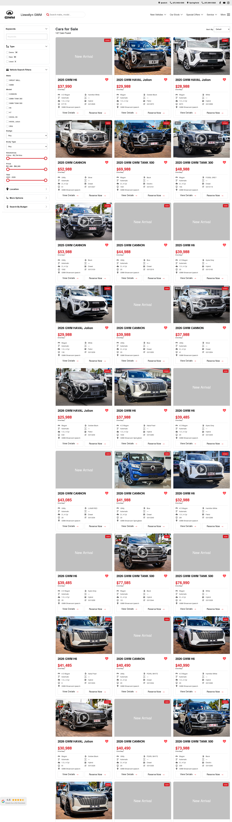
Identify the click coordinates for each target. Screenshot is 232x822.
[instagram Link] (228, 2)
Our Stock (175, 14)
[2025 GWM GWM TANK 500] (201, 552)
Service (210, 14)
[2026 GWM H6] (201, 387)
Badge (9, 130)
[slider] (7, 158)
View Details (68, 112)
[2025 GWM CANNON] (142, 221)
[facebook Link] (220, 2)
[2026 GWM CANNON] (142, 304)
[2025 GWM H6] (84, 56)
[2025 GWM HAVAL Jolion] (142, 56)
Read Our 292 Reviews (15, 803)
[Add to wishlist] (107, 80)
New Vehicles (156, 14)
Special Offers (193, 14)
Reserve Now (95, 112)
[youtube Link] (224, 2)
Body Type (11, 141)
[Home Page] (9, 14)
